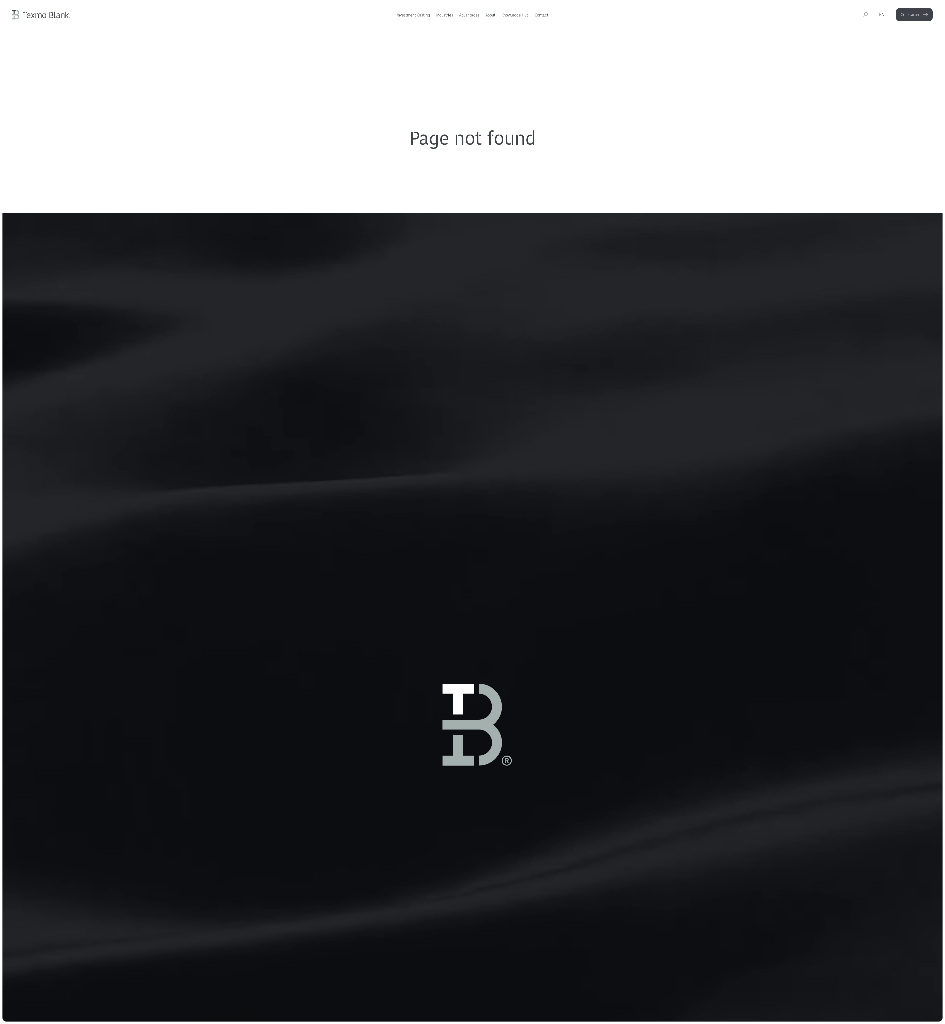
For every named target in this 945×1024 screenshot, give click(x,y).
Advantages (469, 15)
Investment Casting (413, 15)
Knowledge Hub (515, 15)
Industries (444, 15)
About (490, 15)
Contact (541, 15)
